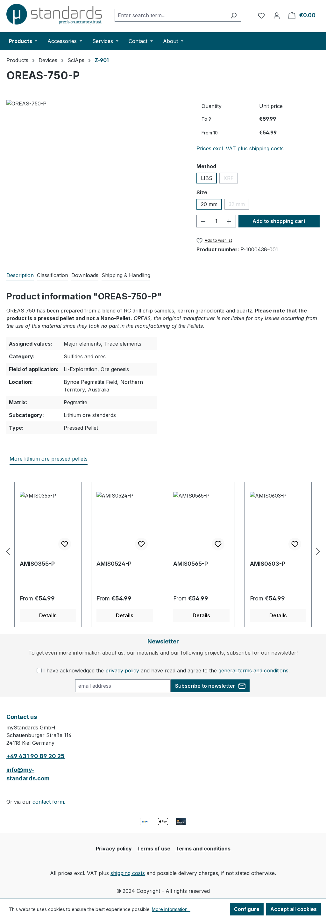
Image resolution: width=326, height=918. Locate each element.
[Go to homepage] (54, 14)
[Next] (318, 551)
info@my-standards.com (28, 774)
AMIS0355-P (37, 563)
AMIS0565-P (190, 563)
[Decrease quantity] (203, 221)
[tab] (20, 275)
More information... (171, 909)
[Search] (233, 15)
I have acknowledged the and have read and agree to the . (166, 670)
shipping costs (127, 873)
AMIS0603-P (267, 563)
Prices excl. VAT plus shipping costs (240, 148)
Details (48, 615)
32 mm (239, 205)
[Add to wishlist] (64, 544)
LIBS (206, 178)
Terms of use (153, 848)
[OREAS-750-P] (95, 168)
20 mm (209, 204)
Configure (246, 909)
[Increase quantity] (229, 221)
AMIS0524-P (113, 563)
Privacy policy (114, 848)
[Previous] (8, 551)
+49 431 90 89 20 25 (35, 756)
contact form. (48, 802)
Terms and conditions (202, 848)
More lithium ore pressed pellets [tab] (49, 458)
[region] (95, 168)
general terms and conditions (253, 670)
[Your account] (276, 15)
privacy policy (122, 670)
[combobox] (170, 15)
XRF (230, 179)
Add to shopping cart (278, 221)
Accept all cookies (293, 909)
